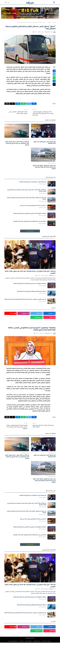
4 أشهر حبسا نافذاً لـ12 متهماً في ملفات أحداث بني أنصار (33, 205)
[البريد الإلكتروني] (54, 84)
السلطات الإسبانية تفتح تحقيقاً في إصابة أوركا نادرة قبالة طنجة (31, 291)
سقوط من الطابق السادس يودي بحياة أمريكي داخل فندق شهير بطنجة (29, 213)
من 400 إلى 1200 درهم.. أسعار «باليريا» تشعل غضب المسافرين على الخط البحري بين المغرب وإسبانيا (17, 143)
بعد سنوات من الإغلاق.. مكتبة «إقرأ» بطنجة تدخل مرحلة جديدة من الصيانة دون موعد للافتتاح (44, 167)
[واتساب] (54, 77)
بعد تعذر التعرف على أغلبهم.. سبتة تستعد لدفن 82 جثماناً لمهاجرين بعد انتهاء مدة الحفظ (25, 299)
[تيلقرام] (54, 81)
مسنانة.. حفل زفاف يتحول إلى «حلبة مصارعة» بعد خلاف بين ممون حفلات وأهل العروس (30, 272)
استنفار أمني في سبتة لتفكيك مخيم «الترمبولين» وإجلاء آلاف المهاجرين (29, 221)
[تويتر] (54, 74)
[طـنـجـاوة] (30, 2)
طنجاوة (50, 275)
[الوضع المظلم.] (8, 2)
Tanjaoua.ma (28, 638)
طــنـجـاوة (47, 32)
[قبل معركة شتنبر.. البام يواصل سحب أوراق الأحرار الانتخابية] (43, 131)
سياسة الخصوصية (37, 641)
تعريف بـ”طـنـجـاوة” (46, 641)
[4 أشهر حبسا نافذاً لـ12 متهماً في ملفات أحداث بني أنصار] (51, 207)
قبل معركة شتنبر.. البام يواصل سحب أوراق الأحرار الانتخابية (45, 142)
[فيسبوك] (54, 70)
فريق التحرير (21, 641)
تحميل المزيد (31, 231)
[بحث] (6, 2)
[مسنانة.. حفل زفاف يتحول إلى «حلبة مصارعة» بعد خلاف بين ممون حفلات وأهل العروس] (30, 254)
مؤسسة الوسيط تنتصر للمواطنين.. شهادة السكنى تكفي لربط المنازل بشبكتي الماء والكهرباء (16, 427)
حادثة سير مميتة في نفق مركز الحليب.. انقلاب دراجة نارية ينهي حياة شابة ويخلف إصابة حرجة (43, 113)
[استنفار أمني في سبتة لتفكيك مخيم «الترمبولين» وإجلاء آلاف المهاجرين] (51, 223)
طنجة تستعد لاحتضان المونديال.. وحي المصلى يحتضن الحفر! (18, 112)
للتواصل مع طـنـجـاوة (12, 641)
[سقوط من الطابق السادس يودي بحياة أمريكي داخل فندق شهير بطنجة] (51, 215)
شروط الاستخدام (28, 641)
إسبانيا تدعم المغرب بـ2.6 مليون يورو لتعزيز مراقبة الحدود (43, 426)
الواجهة (53, 268)
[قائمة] (54, 2)
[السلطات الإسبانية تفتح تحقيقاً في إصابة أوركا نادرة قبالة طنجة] (51, 293)
